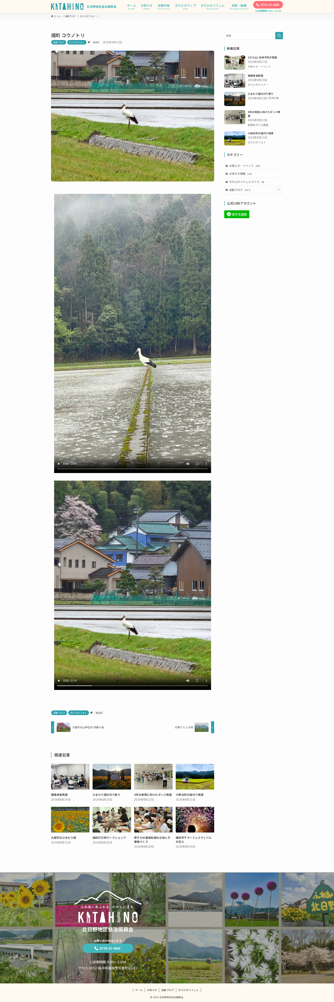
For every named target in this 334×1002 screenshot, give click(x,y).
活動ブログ (58, 42)
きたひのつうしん (188, 990)
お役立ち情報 (240, 173)
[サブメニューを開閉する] (278, 190)
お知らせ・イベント (244, 166)
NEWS (96, 42)
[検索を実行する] (279, 35)
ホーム (139, 990)
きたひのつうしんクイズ (246, 182)
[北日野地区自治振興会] (67, 6)
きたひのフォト (77, 42)
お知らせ (152, 990)
